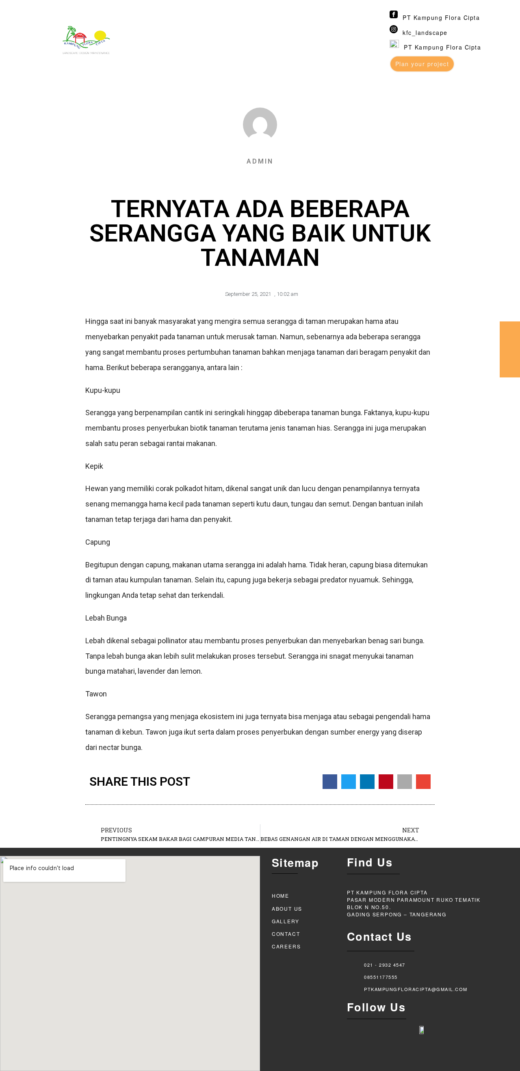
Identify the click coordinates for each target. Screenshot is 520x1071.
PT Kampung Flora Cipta (441, 17)
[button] (330, 781)
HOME (280, 895)
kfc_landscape (425, 32)
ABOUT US (287, 908)
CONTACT (286, 933)
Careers (286, 946)
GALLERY (285, 921)
